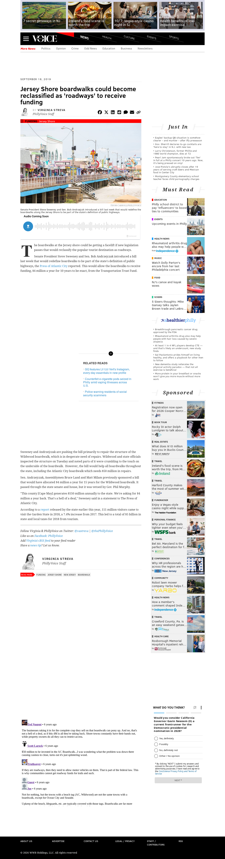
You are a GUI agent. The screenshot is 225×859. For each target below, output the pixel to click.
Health (106, 37)
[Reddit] (119, 112)
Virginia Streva (51, 110)
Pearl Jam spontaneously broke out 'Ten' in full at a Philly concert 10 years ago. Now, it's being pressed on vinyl (178, 160)
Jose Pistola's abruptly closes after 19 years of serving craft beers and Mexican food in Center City (176, 169)
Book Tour (160, 422)
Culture (129, 37)
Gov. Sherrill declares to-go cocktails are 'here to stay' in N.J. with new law (177, 145)
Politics (45, 48)
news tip (35, 545)
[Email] (132, 112)
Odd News (90, 48)
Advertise (58, 841)
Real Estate (161, 441)
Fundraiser (161, 500)
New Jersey (70, 574)
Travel (158, 461)
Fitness (159, 402)
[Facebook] (100, 112)
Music (158, 258)
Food (157, 277)
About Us (26, 841)
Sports (174, 37)
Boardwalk (84, 574)
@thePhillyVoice (102, 531)
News (84, 37)
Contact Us (91, 841)
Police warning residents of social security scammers (105, 393)
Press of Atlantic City (54, 266)
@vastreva (81, 531)
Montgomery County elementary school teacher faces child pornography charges (176, 177)
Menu (26, 38)
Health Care (161, 636)
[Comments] (125, 112)
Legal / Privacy (125, 841)
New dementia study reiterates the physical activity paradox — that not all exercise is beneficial (175, 366)
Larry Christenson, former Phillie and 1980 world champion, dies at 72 (175, 152)
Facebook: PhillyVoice (48, 536)
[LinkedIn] (113, 112)
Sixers (158, 297)
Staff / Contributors (156, 842)
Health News (161, 238)
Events (151, 37)
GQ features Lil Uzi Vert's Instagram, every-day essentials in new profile (106, 371)
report (44, 509)
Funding (31, 121)
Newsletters (145, 48)
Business (126, 48)
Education (108, 48)
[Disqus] (80, 671)
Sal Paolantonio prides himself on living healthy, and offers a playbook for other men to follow (178, 357)
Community (161, 578)
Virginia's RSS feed (38, 540)
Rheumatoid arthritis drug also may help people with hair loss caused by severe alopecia (177, 338)
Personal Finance (165, 519)
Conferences (162, 558)
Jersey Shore (47, 121)
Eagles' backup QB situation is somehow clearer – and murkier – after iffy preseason (177, 139)
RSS (181, 841)
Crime (75, 48)
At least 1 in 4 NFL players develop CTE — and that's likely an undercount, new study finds (177, 348)
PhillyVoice (44, 38)
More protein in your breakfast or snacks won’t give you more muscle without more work (177, 376)
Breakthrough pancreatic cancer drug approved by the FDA (175, 331)
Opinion (61, 48)
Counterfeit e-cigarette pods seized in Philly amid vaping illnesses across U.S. (107, 382)
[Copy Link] (138, 112)
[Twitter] (106, 112)
